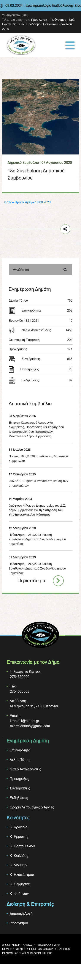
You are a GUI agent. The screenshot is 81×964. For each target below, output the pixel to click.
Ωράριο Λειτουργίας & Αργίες (32, 807)
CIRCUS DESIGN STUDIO (35, 953)
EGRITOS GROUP (41, 949)
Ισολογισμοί (19, 923)
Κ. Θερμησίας (20, 884)
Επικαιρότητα (47, 310)
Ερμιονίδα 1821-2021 (40, 320)
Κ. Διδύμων (18, 865)
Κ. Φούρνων (19, 894)
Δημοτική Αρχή (21, 913)
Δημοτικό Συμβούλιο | (24, 162)
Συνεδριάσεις (47, 359)
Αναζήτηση (21, 269)
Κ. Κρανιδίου (19, 827)
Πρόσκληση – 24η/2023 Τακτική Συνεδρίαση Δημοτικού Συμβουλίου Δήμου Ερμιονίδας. (37, 568)
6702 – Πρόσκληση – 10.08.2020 (27, 202)
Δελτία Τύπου (40, 300)
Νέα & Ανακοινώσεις (47, 330)
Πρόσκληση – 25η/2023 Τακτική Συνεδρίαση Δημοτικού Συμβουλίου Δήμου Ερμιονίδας (37, 539)
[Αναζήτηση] (65, 269)
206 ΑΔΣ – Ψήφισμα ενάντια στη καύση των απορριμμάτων (38, 483)
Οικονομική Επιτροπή (40, 340)
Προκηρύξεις (40, 349)
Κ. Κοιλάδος (19, 855)
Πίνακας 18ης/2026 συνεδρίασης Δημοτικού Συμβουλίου (38, 459)
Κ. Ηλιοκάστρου (22, 875)
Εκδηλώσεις (47, 380)
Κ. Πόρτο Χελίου (22, 846)
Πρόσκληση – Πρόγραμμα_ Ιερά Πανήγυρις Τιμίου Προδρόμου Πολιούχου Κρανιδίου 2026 (38, 24)
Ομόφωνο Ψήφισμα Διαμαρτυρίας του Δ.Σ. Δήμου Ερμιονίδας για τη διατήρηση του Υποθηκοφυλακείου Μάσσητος (37, 510)
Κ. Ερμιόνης (19, 836)
